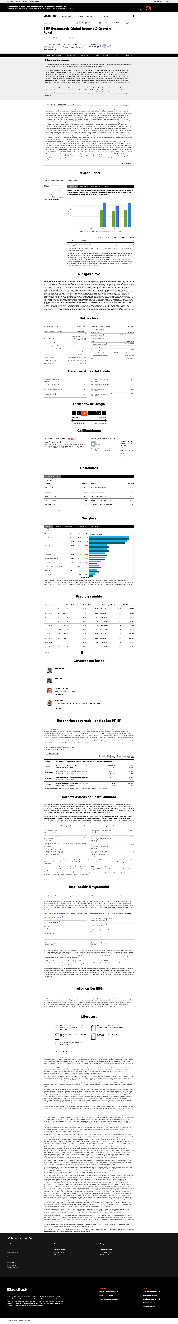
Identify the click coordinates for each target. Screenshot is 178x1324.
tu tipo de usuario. (68, 8)
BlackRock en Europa (13, 1252)
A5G (46, 617)
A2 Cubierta (48, 613)
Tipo (45, 534)
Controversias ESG (49, 1131)
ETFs (55, 1254)
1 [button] (82, 652)
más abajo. (128, 913)
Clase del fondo (49, 605)
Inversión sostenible (105, 1252)
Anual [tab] (105, 186)
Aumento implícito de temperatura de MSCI (68, 1131)
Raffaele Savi (59, 701)
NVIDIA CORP (49, 488)
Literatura (128, 55)
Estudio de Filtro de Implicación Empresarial (92, 1129)
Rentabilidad (71, 55)
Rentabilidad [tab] (72, 181)
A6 (45, 621)
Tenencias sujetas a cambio (52, 511)
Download (131, 23)
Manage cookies (149, 1306)
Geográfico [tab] (58, 526)
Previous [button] (80, 652)
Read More (59, 694)
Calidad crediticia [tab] (95, 526)
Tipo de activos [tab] (69, 526)
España (167, 1)
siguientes (108, 826)
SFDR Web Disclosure (118, 23)
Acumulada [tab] (94, 186)
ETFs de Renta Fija (105, 1254)
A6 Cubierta (48, 625)
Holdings (117, 55)
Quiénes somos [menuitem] (67, 16)
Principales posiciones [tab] (52, 476)
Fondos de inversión (59, 1252)
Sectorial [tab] (48, 526)
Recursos (9, 1270)
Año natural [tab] (72, 186)
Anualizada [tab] (83, 186)
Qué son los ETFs (12, 1265)
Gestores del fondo (101, 55)
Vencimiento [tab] (82, 526)
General (46, 442)
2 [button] (84, 652)
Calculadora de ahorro (13, 1267)
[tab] (54, 191)
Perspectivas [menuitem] (91, 16)
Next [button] (89, 652)
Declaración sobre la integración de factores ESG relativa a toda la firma (79, 1004)
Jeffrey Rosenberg (61, 688)
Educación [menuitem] (104, 16)
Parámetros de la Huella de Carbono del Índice (64, 1129)
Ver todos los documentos (65, 1052)
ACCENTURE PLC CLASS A (99, 488)
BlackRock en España (13, 1250)
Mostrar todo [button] (85, 577)
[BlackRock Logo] (17, 1290)
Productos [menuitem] (79, 16)
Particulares (157, 1)
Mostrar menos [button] (126, 163)
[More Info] (100, 46)
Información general (54, 55)
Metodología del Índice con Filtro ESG (117, 1129)
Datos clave (85, 55)
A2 (45, 609)
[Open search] (133, 16)
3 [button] (87, 652)
